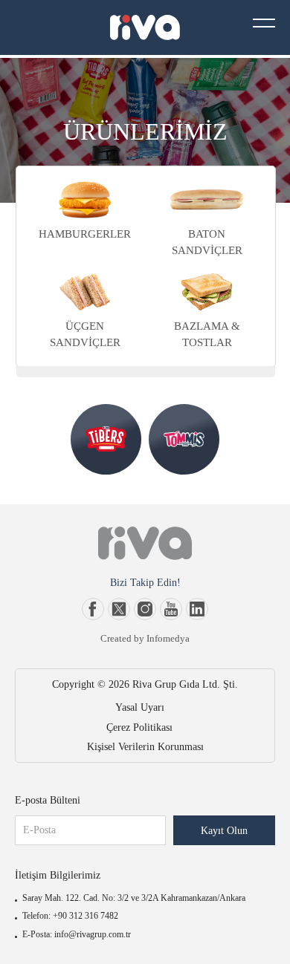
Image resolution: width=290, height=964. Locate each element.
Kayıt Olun (224, 830)
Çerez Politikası (139, 727)
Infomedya (168, 638)
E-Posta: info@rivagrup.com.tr (76, 934)
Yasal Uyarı (139, 707)
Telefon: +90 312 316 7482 (70, 916)
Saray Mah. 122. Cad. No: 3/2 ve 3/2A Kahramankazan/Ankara (133, 898)
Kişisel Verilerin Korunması (145, 746)
